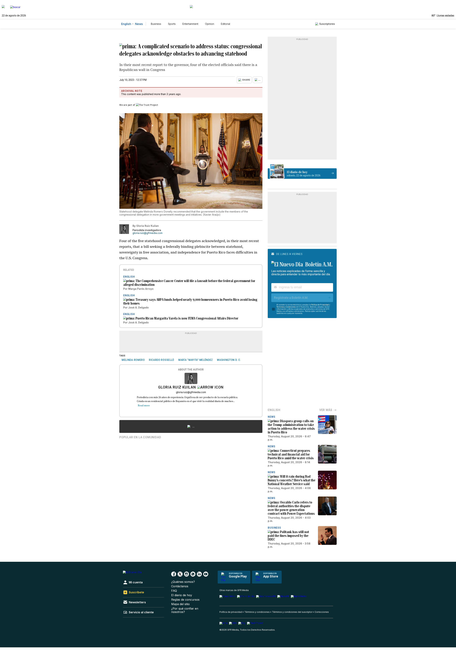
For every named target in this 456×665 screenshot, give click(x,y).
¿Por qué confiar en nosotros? (184, 610)
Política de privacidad (230, 612)
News (139, 24)
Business (156, 23)
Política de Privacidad (320, 305)
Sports (172, 23)
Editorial (225, 23)
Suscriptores (327, 23)
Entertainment (190, 23)
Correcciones (322, 612)
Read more (144, 405)
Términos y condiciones (257, 612)
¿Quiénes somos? (183, 582)
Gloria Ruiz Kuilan (177, 387)
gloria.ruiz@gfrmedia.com (147, 233)
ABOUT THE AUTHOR (191, 369)
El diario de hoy (181, 595)
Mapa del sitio (180, 604)
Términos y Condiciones (286, 307)
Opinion (209, 23)
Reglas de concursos (185, 599)
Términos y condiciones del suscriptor (292, 612)
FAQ (174, 590)
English (126, 24)
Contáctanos (179, 586)
